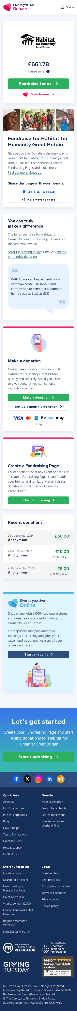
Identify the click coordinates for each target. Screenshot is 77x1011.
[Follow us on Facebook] (16, 781)
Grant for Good (12, 841)
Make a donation (36, 397)
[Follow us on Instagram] (38, 781)
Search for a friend (53, 814)
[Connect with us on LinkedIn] (50, 781)
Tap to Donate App (15, 834)
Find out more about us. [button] (25, 172)
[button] (48, 71)
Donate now (40, 94)
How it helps (11, 827)
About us (8, 801)
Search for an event (15, 879)
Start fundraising (36, 500)
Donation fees (51, 873)
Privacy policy (50, 899)
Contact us (10, 854)
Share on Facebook (41, 192)
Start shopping (36, 654)
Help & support (12, 847)
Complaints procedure (56, 886)
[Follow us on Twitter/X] (27, 781)
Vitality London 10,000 (17, 903)
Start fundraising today (24, 252)
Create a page (12, 873)
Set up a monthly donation (36, 406)
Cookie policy (50, 906)
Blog (6, 821)
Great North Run (13, 897)
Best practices (51, 879)
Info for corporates (15, 814)
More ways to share (41, 199)
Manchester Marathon (17, 931)
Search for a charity (54, 808)
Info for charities (13, 808)
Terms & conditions (54, 892)
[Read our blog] (61, 781)
